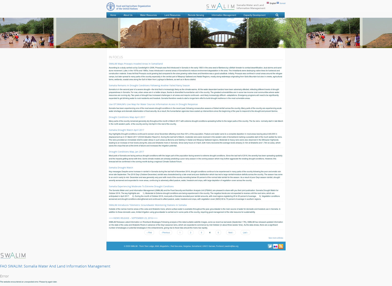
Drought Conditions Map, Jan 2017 (126, 151)
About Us (128, 15)
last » (245, 232)
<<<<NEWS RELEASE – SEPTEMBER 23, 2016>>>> (133, 218)
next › (230, 232)
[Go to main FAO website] (128, 6)
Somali (283, 3)
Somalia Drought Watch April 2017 (126, 129)
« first (149, 232)
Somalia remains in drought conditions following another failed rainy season (149, 85)
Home (113, 15)
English (273, 3)
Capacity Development (255, 15)
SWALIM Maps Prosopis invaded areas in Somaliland (136, 63)
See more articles (276, 237)
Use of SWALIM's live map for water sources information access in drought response (153, 104)
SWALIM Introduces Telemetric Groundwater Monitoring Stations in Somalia (148, 205)
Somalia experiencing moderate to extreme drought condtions (141, 186)
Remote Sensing (196, 15)
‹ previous (165, 232)
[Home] (13, 255)
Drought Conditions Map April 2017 (127, 117)
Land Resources (172, 15)
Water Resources (148, 15)
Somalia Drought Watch (121, 167)
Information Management (224, 15)
